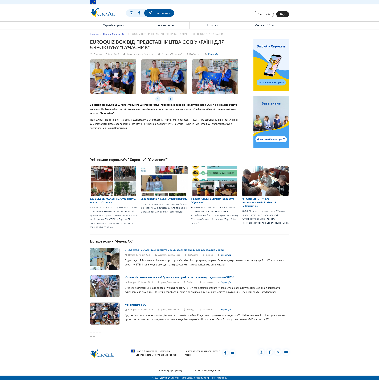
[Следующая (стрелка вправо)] (94, 336)
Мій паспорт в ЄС (135, 304)
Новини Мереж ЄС (113, 33)
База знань (163, 25)
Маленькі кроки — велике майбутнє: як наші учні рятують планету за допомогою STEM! (179, 277)
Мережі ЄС (263, 25)
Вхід (282, 14)
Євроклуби (213, 54)
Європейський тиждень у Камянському (164, 198)
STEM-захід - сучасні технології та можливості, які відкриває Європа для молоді (174, 249)
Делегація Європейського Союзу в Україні (202, 353)
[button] (159, 99)
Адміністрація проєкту (170, 370)
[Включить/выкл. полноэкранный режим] (97, 332)
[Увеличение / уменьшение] (100, 332)
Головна (94, 33)
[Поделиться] (94, 332)
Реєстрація (263, 14)
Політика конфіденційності (205, 370)
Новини (213, 25)
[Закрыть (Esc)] (91, 332)
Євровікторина (114, 25)
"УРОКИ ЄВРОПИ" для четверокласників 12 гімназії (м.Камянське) (259, 202)
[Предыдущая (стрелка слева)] (91, 336)
